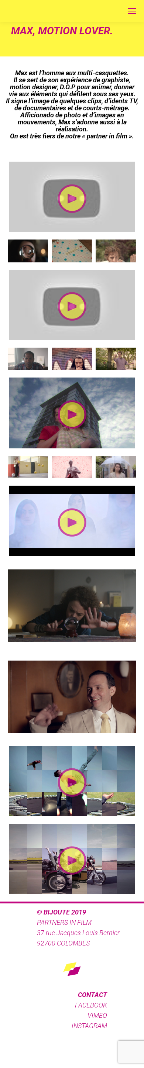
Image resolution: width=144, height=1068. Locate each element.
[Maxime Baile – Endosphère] (72, 467)
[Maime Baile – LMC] (72, 359)
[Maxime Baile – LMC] (28, 251)
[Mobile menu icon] (132, 11)
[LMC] (28, 359)
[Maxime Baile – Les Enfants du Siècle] (28, 467)
